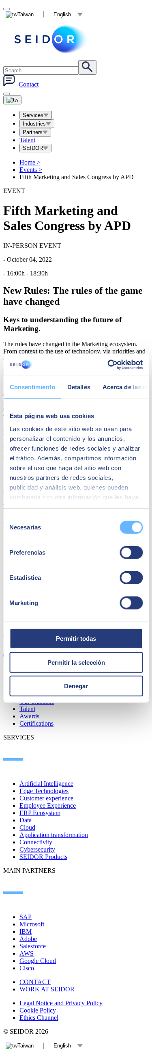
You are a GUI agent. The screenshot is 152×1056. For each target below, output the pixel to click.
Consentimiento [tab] (32, 387)
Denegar (76, 686)
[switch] (131, 552)
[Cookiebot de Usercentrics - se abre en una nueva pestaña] (108, 364)
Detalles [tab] (78, 387)
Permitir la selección (76, 662)
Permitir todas (76, 638)
